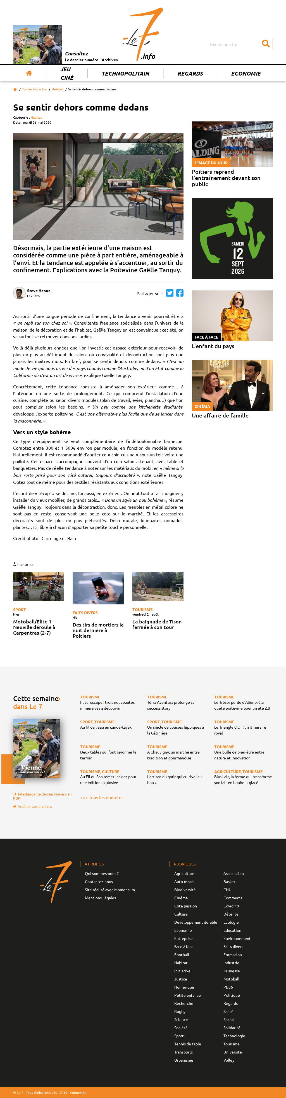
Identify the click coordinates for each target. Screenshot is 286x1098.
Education (232, 930)
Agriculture (184, 873)
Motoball (231, 978)
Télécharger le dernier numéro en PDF (42, 796)
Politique (231, 995)
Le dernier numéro (82, 59)
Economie (246, 73)
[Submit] (266, 44)
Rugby (179, 1011)
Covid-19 (231, 905)
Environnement (237, 938)
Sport (19, 609)
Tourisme (142, 609)
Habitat (57, 89)
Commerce (233, 897)
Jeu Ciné (66, 73)
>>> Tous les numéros (101, 797)
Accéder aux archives (35, 806)
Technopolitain (125, 73)
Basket (229, 881)
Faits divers (85, 612)
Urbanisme (183, 1059)
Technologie (234, 1035)
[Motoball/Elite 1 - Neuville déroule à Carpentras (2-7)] (38, 586)
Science (181, 1019)
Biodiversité (185, 889)
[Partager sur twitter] (168, 293)
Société (181, 1027)
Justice (180, 978)
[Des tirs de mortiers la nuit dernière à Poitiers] (98, 588)
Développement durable (195, 922)
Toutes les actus (34, 89)
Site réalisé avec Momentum (110, 889)
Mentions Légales (100, 897)
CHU (227, 889)
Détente (231, 913)
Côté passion (185, 905)
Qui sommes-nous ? (102, 873)
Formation (232, 954)
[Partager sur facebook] (178, 293)
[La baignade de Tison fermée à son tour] (157, 586)
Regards (190, 73)
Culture (181, 913)
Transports (183, 1051)
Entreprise (183, 938)
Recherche (183, 1003)
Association (233, 873)
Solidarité (231, 1027)
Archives (110, 59)
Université (232, 1051)
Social (228, 1019)
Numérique (184, 986)
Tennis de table (187, 1043)
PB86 (228, 986)
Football (181, 954)
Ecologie (231, 922)
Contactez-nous (99, 881)
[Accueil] (29, 73)
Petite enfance (187, 995)
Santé (228, 1011)
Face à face (184, 946)
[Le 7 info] (143, 34)
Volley (228, 1059)
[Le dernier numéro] (39, 44)
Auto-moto (184, 881)
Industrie (231, 962)
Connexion (78, 1092)
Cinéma (181, 897)
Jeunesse (231, 970)
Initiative (182, 970)
